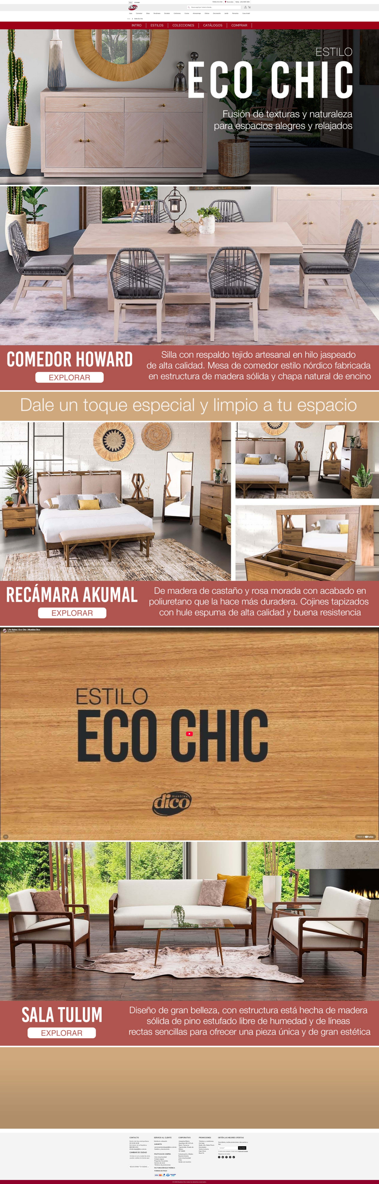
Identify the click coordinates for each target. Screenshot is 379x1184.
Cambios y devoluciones (161, 1149)
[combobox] (214, 7)
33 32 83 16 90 (134, 1143)
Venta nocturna (204, 1149)
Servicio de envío (159, 1163)
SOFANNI (137, 2)
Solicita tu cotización (160, 1141)
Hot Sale (201, 1143)
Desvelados (202, 1147)
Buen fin (201, 1153)
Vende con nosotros (184, 1162)
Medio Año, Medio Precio (206, 1145)
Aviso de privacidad (160, 1157)
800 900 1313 (133, 1147)
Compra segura (159, 1159)
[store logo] (133, 7)
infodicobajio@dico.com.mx (137, 1149)
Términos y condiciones (206, 1141)
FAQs (180, 1160)
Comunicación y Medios (185, 1154)
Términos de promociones (162, 1165)
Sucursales (230, 2)
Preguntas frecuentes (161, 1161)
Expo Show (202, 1151)
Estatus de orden (217, 2)
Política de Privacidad (243, 1151)
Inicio (129, 19)
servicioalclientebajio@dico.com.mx (165, 1147)
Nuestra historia (183, 1156)
